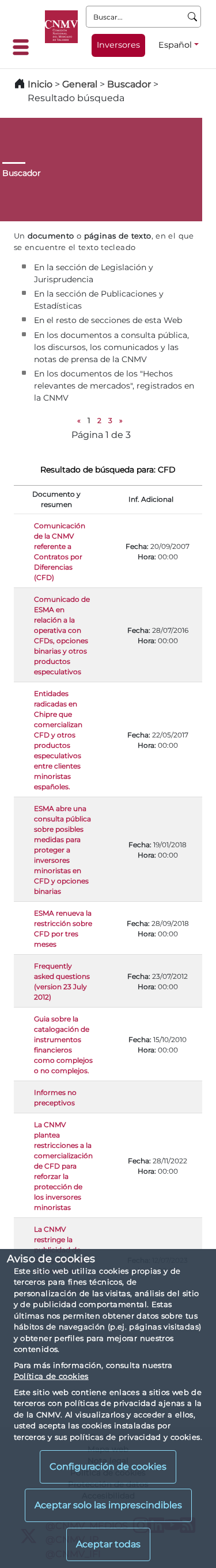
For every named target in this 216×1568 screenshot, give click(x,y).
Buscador (129, 84)
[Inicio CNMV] (61, 27)
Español (175, 45)
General (79, 84)
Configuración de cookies (108, 1466)
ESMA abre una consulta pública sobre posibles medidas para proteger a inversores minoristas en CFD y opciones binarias (62, 850)
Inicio (40, 84)
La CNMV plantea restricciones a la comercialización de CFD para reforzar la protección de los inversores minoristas (63, 1166)
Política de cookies (51, 1376)
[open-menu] (24, 47)
